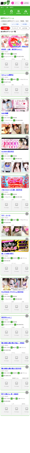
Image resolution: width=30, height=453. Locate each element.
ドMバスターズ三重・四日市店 (11, 190)
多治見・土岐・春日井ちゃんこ (11, 49)
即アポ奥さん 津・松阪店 (9, 394)
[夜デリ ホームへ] (5, 3)
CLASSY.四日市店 (7, 151)
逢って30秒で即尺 (7, 253)
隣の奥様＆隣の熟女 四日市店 (11, 368)
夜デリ (2, 7)
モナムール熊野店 (7, 75)
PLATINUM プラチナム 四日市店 (12, 292)
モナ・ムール (5, 215)
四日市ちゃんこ (6, 317)
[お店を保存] (27, 35)
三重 (7, 7)
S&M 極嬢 (4, 113)
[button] (15, 42)
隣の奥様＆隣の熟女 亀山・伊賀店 (12, 343)
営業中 (5, 24)
